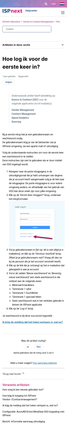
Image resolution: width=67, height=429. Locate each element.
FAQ (58, 21)
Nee (39, 347)
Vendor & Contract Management (38, 21)
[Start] (12, 10)
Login (53, 4)
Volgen (8, 82)
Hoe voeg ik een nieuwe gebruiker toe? (23, 389)
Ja (28, 347)
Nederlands (62, 3)
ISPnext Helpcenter (11, 21)
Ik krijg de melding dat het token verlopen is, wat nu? (32, 322)
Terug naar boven (12, 373)
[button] (60, 12)
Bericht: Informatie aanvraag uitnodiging (23, 421)
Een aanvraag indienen (45, 363)
